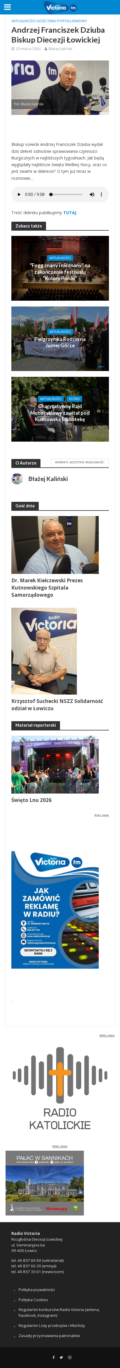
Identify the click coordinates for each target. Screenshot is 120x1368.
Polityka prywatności (37, 1289)
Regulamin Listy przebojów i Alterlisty (52, 1325)
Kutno (74, 399)
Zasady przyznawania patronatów (49, 1335)
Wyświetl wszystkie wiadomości (79, 462)
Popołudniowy (72, 21)
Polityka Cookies (33, 1299)
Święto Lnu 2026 (31, 800)
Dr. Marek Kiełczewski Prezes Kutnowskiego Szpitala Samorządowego (47, 587)
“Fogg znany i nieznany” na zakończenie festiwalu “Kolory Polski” (60, 271)
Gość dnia (46, 21)
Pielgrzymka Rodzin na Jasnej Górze (60, 342)
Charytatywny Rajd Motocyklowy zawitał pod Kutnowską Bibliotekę (60, 412)
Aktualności (23, 21)
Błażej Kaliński (60, 48)
